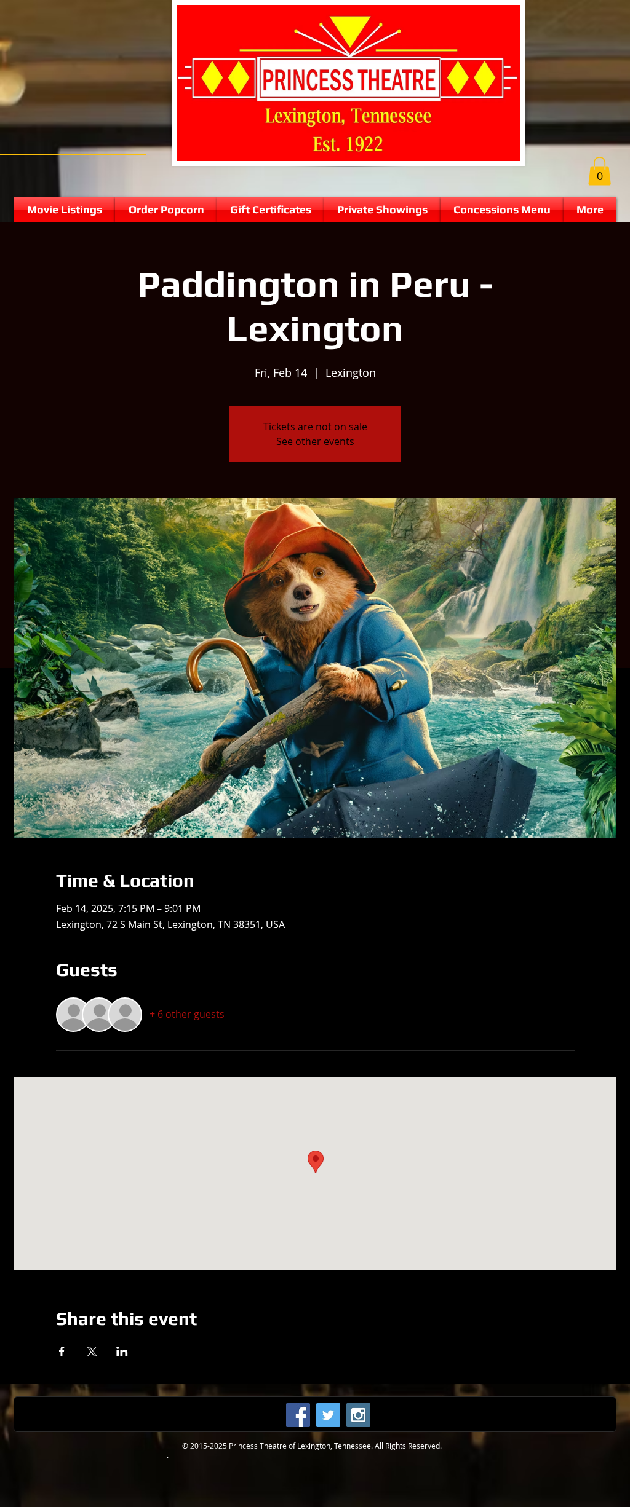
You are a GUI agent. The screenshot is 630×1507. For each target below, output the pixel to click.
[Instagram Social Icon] (358, 1415)
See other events (315, 441)
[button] (600, 171)
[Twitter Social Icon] (328, 1415)
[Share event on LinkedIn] (122, 1351)
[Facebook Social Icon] (298, 1415)
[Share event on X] (92, 1351)
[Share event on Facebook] (62, 1351)
